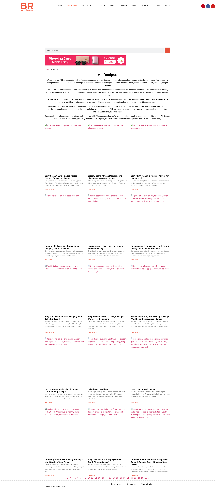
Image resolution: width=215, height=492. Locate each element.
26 (146, 478)
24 (139, 478)
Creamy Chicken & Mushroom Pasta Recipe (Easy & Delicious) (62, 247)
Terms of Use (116, 484)
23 (135, 478)
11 (92, 478)
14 (103, 478)
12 (96, 478)
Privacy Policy (147, 484)
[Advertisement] (107, 29)
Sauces (157, 5)
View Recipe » (49, 189)
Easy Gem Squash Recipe (143, 389)
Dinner (113, 5)
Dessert (145, 5)
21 (128, 478)
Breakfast (100, 5)
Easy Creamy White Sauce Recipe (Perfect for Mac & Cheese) (61, 177)
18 (117, 478)
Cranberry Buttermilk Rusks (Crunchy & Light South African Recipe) (64, 460)
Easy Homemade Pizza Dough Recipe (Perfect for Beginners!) (106, 317)
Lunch (124, 5)
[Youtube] (213, 6)
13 (99, 478)
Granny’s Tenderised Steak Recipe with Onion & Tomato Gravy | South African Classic (149, 462)
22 (132, 478)
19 (121, 478)
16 (110, 478)
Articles (169, 5)
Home (60, 5)
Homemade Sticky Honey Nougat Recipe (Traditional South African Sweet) (150, 317)
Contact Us (131, 484)
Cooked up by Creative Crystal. (55, 486)
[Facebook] (208, 6)
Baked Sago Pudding (98, 389)
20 (124, 478)
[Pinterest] (203, 6)
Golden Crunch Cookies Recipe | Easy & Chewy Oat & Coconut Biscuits (150, 247)
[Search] (167, 50)
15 (106, 478)
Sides (134, 5)
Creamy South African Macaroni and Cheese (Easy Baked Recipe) (105, 177)
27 (149, 478)
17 (114, 478)
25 (142, 478)
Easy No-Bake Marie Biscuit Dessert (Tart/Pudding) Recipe (62, 390)
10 (89, 478)
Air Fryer (87, 5)
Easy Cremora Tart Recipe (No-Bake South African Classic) (105, 460)
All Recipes (72, 5)
